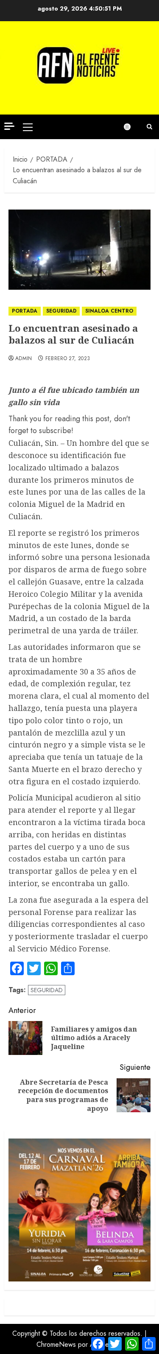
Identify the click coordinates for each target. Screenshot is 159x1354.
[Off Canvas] (9, 126)
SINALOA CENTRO (109, 311)
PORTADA (24, 311)
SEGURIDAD (61, 311)
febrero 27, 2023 (67, 358)
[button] (28, 127)
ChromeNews (56, 1344)
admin (23, 358)
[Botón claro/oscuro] (131, 127)
